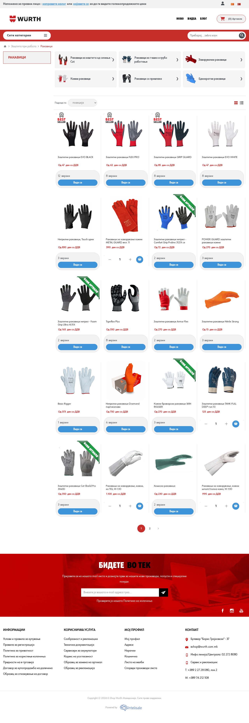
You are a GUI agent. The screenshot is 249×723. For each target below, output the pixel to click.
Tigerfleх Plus (113, 321)
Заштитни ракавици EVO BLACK (75, 157)
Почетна (5, 46)
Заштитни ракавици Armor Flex (171, 321)
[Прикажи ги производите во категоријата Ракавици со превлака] (126, 79)
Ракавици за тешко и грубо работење (150, 59)
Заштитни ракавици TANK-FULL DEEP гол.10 (219, 405)
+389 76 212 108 (199, 677)
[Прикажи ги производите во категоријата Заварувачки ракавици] (191, 60)
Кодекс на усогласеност (78, 656)
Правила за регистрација (18, 644)
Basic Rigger (64, 403)
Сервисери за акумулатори (80, 650)
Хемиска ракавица (164, 486)
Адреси (128, 644)
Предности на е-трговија (18, 662)
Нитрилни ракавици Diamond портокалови (122, 405)
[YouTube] (241, 611)
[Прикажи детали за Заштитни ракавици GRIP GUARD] (173, 133)
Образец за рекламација (79, 668)
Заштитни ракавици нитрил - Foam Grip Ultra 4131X (77, 323)
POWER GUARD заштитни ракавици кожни (216, 241)
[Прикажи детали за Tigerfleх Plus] (125, 298)
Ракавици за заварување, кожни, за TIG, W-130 (125, 487)
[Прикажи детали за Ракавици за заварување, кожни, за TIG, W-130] (125, 462)
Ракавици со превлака (148, 78)
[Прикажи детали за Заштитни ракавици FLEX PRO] (125, 133)
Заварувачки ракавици (212, 59)
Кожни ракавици (80, 78)
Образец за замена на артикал (83, 662)
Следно (158, 528)
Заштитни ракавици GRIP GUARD (173, 157)
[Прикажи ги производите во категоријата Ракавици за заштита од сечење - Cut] (62, 60)
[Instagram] (232, 611)
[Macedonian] (232, 4)
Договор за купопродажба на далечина (28, 668)
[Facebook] (222, 611)
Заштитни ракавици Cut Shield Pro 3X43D (77, 487)
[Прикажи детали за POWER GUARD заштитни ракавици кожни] (221, 215)
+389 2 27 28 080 (198, 670)
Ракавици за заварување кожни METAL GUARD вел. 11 (124, 241)
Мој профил (132, 639)
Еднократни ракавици (212, 78)
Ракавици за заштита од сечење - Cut (91, 59)
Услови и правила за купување (21, 639)
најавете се (81, 4)
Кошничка (130, 656)
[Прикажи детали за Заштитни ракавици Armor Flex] (173, 298)
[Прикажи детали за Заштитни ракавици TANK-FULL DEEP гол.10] (221, 380)
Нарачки (130, 650)
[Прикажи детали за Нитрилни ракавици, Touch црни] (77, 215)
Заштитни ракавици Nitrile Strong (220, 321)
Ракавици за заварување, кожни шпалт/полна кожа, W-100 (220, 487)
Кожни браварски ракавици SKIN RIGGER (172, 405)
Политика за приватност (18, 650)
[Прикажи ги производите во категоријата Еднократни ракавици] (191, 79)
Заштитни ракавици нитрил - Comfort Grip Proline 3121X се (170, 241)
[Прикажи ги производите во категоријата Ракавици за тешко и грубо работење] (126, 60)
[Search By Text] (242, 35)
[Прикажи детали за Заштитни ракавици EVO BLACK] (77, 133)
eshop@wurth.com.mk (204, 646)
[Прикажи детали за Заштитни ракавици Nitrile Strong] (221, 298)
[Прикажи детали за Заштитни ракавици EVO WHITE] (221, 133)
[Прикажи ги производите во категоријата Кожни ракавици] (62, 79)
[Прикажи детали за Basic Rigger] (77, 380)
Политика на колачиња (137, 601)
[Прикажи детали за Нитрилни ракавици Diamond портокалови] (125, 380)
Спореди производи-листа (140, 668)
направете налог (54, 4)
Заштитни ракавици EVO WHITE (220, 157)
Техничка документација (79, 644)
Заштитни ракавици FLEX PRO (122, 157)
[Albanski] (239, 4)
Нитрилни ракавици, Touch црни (76, 239)
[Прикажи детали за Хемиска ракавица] (173, 462)
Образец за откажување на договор (25, 674)
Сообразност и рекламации (81, 639)
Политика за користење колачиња (24, 656)
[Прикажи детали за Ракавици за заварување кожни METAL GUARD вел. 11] (125, 215)
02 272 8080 (229, 654)
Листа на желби (134, 662)
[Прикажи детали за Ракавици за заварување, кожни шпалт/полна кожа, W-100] (221, 462)
